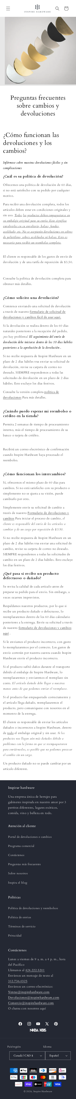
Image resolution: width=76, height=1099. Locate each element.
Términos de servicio (22, 926)
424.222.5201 (35, 970)
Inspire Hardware (42, 1091)
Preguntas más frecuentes (24, 864)
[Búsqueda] (57, 8)
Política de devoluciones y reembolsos (33, 908)
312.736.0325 (17, 981)
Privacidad (14, 935)
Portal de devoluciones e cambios (30, 837)
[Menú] (8, 8)
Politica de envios (19, 917)
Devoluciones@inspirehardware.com (33, 997)
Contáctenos (16, 855)
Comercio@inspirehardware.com (31, 1003)
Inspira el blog (17, 883)
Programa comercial (21, 846)
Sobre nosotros (18, 873)
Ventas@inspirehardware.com (29, 992)
